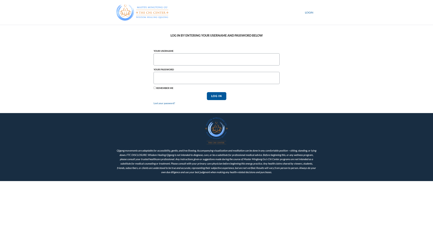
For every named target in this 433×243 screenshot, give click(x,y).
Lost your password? (164, 103)
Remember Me (164, 88)
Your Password (164, 69)
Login (309, 12)
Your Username (164, 50)
